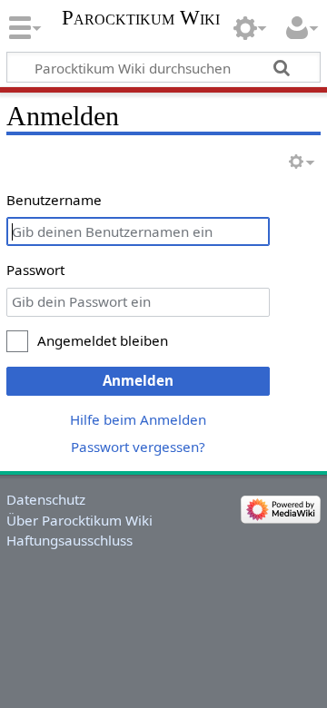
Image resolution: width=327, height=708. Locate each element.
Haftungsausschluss (69, 540)
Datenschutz (45, 499)
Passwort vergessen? (138, 447)
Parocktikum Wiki (141, 18)
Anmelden (138, 380)
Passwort (35, 270)
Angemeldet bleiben (102, 340)
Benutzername (54, 200)
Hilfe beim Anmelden (138, 419)
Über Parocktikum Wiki (79, 520)
